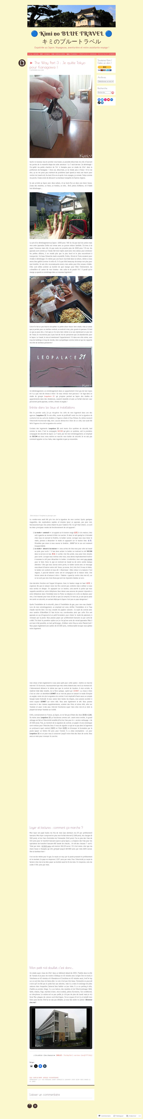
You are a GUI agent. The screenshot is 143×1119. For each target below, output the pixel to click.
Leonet (54, 1079)
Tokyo (81, 1079)
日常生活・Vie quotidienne (50, 1077)
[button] (56, 1041)
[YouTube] (108, 99)
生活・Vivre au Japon (58, 54)
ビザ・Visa (41, 1079)
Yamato (86, 1079)
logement (68, 1079)
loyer (73, 1079)
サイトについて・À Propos (106, 54)
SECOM (77, 1079)
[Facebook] (99, 99)
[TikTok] (99, 102)
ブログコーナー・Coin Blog (87, 54)
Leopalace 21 (49, 396)
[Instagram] (105, 99)
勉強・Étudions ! (72, 54)
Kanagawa (48, 1079)
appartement (33, 1079)
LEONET (76, 691)
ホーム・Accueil (33, 54)
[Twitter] (102, 99)
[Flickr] (111, 99)
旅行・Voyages (45, 54)
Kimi (42, 70)
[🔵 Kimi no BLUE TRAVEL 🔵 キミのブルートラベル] (71, 16)
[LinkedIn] (102, 102)
